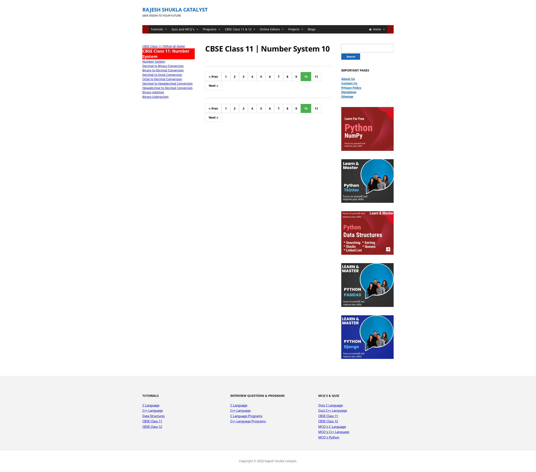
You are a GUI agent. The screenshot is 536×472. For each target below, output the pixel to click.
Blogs (312, 29)
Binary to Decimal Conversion (163, 70)
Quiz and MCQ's (183, 29)
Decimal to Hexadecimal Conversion (167, 83)
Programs (209, 29)
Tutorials (157, 29)
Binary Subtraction (155, 97)
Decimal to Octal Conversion (162, 75)
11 (316, 77)
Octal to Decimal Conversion (162, 79)
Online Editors (270, 29)
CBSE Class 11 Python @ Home (163, 46)
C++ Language (152, 410)
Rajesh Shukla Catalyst (175, 9)
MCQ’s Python (328, 437)
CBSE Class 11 (152, 421)
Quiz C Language (330, 405)
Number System (153, 61)
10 (306, 77)
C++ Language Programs (248, 421)
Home (377, 29)
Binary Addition (153, 92)
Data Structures (153, 416)
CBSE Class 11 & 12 (238, 29)
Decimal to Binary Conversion (163, 66)
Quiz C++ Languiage (332, 410)
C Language (150, 405)
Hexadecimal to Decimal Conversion (167, 88)
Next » (213, 86)
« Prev (213, 77)
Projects (293, 29)
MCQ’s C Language (332, 426)
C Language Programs (246, 416)
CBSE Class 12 (152, 426)
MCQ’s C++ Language (333, 432)
